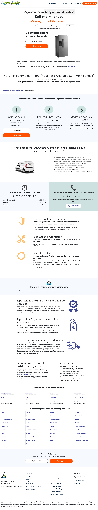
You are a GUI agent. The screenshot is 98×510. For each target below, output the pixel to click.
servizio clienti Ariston (25, 374)
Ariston (21, 90)
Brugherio (29, 415)
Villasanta (4, 443)
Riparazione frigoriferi (56, 483)
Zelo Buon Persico (31, 443)
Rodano (28, 433)
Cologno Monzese (55, 419)
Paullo (3, 429)
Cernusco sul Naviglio (7, 419)
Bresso (3, 415)
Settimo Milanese (30, 440)
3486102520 (38, 41)
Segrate (52, 436)
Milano (3, 412)
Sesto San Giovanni (80, 436)
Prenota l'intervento (90, 3)
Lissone (28, 422)
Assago (52, 412)
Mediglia (77, 422)
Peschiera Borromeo (31, 429)
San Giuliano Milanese (7, 436)
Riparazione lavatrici (55, 491)
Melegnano (5, 426)
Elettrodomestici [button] (52, 3)
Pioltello (77, 429)
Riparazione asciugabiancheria (33, 486)
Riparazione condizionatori (32, 492)
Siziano (52, 440)
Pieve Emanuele (54, 429)
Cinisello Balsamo (30, 419)
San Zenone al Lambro (32, 436)
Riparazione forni (54, 480)
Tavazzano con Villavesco (82, 440)
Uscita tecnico (78, 3)
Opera (52, 426)
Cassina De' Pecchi (80, 415)
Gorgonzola (5, 422)
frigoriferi (15, 90)
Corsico (77, 419)
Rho (3, 433)
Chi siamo (65, 3)
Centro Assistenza (6, 90)
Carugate (53, 415)
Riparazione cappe (30, 489)
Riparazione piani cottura (56, 494)
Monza (28, 412)
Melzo (27, 426)
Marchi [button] (59, 3)
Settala (4, 440)
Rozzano (52, 433)
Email (78, 483)
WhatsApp (37, 46)
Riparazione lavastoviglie (56, 489)
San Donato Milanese (80, 433)
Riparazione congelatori (56, 478)
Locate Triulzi (54, 422)
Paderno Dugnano (80, 426)
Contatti (71, 3)
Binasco (77, 412)
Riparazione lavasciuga (56, 486)
